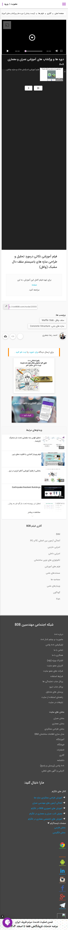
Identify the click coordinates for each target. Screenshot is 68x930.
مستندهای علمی (53, 573)
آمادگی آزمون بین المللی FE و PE (45, 541)
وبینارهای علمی (53, 586)
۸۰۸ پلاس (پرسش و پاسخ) (52, 766)
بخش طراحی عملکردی (54, 729)
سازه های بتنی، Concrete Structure (47, 326)
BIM (58, 534)
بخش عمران (58, 718)
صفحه (34, 285)
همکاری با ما (57, 655)
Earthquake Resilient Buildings (26, 487)
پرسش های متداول (54, 692)
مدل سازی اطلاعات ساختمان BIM (49, 734)
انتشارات (60, 750)
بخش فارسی (59, 828)
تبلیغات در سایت (56, 702)
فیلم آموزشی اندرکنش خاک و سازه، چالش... (22, 69)
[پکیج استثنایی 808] (34, 393)
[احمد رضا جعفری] (51, 339)
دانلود (5, 336)
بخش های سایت (56, 712)
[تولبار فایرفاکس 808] (62, 854)
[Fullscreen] (61, 51)
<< (28, 88)
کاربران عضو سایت (55, 666)
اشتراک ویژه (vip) (55, 660)
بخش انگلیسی (59, 833)
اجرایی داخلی (54, 554)
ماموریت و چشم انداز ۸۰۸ (52, 639)
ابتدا (38, 88)
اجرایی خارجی (54, 547)
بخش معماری (58, 724)
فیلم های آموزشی (52, 566)
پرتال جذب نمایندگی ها (53, 681)
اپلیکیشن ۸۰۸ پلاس (54, 645)
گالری (49, 13)
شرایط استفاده (57, 676)
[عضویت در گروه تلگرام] (62, 906)
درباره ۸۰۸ (58, 634)
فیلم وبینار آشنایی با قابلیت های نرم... (26, 454)
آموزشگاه (60, 739)
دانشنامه (60, 760)
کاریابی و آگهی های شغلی (53, 771)
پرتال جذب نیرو (56, 687)
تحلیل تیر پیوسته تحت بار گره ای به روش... (24, 503)
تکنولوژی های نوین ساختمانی (47, 560)
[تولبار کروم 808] (62, 846)
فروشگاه (60, 744)
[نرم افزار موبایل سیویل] (62, 863)
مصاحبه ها (55, 579)
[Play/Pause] (8, 51)
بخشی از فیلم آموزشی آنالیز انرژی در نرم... (24, 470)
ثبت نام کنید (21, 352)
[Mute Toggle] (57, 51)
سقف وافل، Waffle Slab (53, 320)
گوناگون (56, 592)
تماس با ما (58, 650)
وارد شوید (33, 352)
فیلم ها (41, 13)
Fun (58, 599)
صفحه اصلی (59, 13)
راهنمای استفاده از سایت (52, 697)
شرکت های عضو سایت (53, 671)
